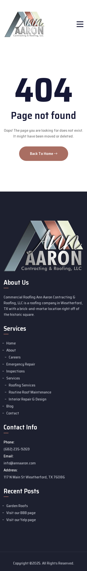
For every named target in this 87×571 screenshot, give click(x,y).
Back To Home (42, 154)
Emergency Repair (20, 364)
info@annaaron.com (20, 463)
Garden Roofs (17, 506)
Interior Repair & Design (27, 399)
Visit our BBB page (21, 513)
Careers (15, 357)
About (11, 350)
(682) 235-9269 (17, 449)
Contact (12, 413)
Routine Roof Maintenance (30, 392)
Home (11, 343)
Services (13, 378)
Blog (10, 406)
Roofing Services (22, 385)
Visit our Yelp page (21, 520)
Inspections (15, 371)
